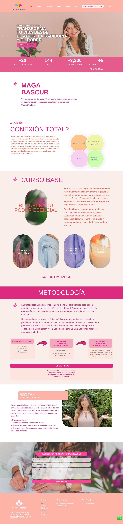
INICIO (31, 6)
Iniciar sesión (88, 6)
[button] (2, 35)
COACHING (50, 6)
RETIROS (68, 6)
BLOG (77, 6)
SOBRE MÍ (40, 6)
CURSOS (59, 6)
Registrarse (98, 6)
